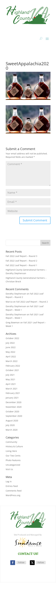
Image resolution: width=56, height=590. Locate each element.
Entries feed (12, 486)
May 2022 (10, 351)
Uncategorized (13, 464)
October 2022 (12, 338)
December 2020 (13, 402)
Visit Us (9, 469)
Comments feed (14, 490)
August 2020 (12, 420)
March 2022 (11, 361)
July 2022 (10, 342)
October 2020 (12, 411)
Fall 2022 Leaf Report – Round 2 (21, 260)
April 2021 (11, 384)
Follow (21, 562)
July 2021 (10, 374)
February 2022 (13, 365)
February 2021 (13, 393)
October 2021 (12, 370)
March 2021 (11, 388)
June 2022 (11, 347)
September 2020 (14, 416)
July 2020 (10, 425)
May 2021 (10, 379)
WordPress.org (13, 495)
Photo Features (13, 460)
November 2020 (14, 406)
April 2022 (11, 356)
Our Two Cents (13, 455)
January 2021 (12, 397)
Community (11, 442)
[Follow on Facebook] (12, 562)
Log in (9, 481)
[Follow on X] (32, 562)
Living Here (11, 451)
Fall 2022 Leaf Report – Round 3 (21, 256)
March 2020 (11, 429)
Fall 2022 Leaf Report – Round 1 (21, 265)
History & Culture (14, 446)
